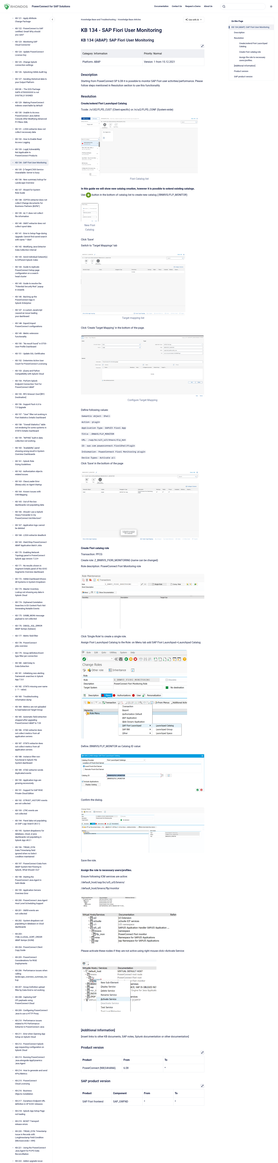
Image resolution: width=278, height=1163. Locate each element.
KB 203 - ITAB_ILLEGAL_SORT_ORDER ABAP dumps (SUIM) (28, 937)
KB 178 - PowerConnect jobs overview (26, 644)
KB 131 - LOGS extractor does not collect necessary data (30, 130)
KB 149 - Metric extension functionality (26, 335)
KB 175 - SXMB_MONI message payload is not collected (29, 617)
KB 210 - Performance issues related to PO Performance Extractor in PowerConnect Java (29, 1023)
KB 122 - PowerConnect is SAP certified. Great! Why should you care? (29, 31)
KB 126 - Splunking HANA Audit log (31, 72)
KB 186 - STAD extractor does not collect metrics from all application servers (28, 733)
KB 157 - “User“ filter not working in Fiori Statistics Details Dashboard (31, 416)
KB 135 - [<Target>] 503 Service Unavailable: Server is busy (29, 171)
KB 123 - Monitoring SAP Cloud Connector (26, 43)
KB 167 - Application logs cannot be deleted (30, 527)
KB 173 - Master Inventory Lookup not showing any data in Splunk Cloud (29, 592)
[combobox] (243, 6)
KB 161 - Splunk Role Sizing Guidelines (24, 463)
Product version (241, 71)
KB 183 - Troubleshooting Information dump (26, 698)
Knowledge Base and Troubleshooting (98, 19)
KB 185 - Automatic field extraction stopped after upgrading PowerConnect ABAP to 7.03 (31, 720)
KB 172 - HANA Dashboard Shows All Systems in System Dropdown (30, 580)
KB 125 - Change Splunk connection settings (26, 63)
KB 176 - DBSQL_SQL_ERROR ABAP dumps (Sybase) (28, 627)
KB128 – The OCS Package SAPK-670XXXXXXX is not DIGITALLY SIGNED (27, 92)
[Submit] (224, 6)
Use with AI (194, 19)
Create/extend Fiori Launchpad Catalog (253, 45)
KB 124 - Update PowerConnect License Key (29, 53)
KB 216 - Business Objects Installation (24, 1092)
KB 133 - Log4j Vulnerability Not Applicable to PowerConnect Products (27, 152)
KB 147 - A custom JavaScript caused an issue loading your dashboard (28, 313)
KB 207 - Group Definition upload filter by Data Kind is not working (30, 988)
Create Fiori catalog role (250, 52)
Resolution (239, 38)
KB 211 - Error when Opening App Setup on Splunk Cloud (30, 1035)
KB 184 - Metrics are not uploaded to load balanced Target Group (30, 708)
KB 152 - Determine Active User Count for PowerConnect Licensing (31, 362)
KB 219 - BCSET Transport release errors (27, 1123)
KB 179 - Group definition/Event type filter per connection (29, 654)
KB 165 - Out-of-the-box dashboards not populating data (29, 503)
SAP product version (243, 76)
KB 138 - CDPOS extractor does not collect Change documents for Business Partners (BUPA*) (31, 203)
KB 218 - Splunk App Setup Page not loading (30, 1112)
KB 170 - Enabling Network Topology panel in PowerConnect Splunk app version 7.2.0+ (30, 555)
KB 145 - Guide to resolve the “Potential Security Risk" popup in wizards (29, 286)
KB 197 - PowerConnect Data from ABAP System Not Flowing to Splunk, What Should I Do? (30, 866)
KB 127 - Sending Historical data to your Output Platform (31, 80)
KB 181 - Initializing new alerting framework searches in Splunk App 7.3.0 (29, 676)
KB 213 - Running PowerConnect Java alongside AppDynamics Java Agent (30, 1060)
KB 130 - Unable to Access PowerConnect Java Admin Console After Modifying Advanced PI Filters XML (31, 117)
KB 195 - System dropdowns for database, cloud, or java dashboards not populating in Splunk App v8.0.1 (29, 835)
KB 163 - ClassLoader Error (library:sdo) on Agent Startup (28, 483)
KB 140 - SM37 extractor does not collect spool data (30, 225)
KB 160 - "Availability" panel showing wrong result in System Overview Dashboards (29, 451)
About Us (208, 6)
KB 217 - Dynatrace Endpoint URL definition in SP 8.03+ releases (30, 1102)
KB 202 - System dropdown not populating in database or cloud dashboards (29, 923)
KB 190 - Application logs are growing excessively (28, 782)
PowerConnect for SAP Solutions (51, 6)
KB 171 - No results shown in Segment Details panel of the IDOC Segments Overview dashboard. (31, 568)
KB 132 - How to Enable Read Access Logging (28, 141)
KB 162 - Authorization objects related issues (29, 473)
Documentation (161, 6)
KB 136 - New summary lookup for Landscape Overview (30, 181)
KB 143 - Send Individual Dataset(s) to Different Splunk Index (31, 258)
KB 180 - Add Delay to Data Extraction (25, 664)
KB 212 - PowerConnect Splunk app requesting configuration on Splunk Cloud (29, 1047)
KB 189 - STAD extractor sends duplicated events (29, 771)
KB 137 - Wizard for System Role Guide (27, 191)
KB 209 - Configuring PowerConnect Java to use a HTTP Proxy (31, 1012)
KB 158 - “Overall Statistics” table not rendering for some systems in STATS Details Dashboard (30, 427)
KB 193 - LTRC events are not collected (26, 812)
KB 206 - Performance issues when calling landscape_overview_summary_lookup (31, 975)
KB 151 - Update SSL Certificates (30, 353)
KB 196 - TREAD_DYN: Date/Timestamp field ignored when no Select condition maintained (26, 852)
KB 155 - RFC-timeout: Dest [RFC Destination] (30, 396)
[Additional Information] (244, 65)
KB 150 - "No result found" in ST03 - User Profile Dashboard (31, 345)
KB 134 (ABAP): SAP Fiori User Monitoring (250, 27)
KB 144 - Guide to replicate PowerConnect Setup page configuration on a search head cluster (27, 272)
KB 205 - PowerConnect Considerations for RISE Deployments (26, 960)
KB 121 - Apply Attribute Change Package (26, 20)
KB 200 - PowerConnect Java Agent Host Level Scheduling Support (31, 902)
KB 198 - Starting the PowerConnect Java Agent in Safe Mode (28, 880)
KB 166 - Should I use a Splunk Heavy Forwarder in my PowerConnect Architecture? (29, 515)
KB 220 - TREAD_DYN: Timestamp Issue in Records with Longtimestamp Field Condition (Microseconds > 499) (30, 1136)
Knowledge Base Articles (129, 19)
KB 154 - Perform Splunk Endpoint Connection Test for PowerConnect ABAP (28, 384)
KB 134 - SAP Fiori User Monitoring (30, 162)
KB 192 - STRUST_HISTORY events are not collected (31, 802)
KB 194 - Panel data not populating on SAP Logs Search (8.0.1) (30, 822)
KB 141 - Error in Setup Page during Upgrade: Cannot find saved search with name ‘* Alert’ (31, 236)
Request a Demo (193, 6)
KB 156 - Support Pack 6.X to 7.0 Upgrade (28, 406)
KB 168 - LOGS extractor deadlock (30, 535)
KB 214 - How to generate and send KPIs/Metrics (31, 1072)
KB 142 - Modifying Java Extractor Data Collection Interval (30, 248)
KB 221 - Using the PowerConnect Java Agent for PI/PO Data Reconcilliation (30, 1150)
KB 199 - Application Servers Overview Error (28, 892)
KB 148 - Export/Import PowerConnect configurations (28, 325)
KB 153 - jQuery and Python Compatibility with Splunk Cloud (29, 372)
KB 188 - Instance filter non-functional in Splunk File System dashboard (27, 759)
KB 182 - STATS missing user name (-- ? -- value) (31, 688)
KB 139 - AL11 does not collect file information (29, 215)
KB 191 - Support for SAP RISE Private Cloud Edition (29, 792)
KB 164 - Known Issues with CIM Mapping (28, 493)
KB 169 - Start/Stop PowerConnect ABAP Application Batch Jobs (31, 544)
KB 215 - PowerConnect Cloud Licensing (26, 1082)
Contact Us (177, 6)
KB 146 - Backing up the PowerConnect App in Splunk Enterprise (26, 299)
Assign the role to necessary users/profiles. (252, 59)
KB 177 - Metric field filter (26, 636)
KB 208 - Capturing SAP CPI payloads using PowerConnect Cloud (25, 1000)
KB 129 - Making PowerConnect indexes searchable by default (29, 104)
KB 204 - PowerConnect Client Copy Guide (28, 949)
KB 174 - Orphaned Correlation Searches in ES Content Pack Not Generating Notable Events (30, 605)
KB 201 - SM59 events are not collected (27, 912)
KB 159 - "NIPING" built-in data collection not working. (29, 439)
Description (239, 32)
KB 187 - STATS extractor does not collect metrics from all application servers (29, 746)
